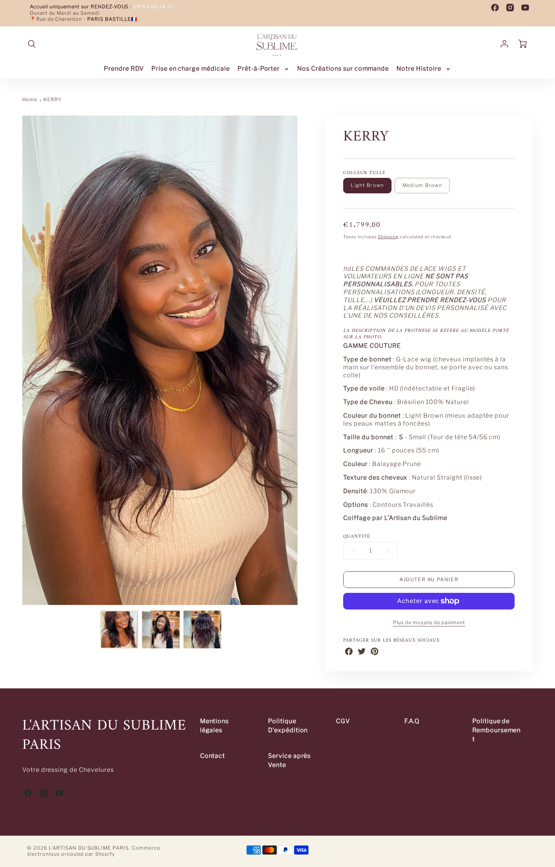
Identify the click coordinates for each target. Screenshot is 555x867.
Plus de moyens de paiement (429, 622)
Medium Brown (422, 185)
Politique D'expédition (288, 725)
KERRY (52, 99)
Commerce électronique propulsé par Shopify (93, 851)
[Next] (303, 360)
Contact (212, 755)
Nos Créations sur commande (343, 68)
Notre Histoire (418, 68)
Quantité (356, 537)
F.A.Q (412, 721)
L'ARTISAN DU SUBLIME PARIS (104, 736)
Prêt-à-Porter (258, 68)
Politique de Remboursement (496, 730)
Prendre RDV (124, 68)
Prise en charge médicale (190, 68)
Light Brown (367, 185)
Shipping (388, 236)
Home (29, 99)
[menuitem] (124, 69)
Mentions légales (214, 725)
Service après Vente (289, 760)
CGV (343, 721)
